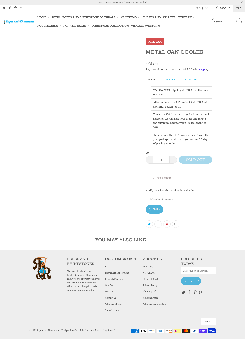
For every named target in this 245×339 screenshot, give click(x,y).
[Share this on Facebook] (158, 224)
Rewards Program (114, 279)
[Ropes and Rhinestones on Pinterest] (15, 8)
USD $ (199, 8)
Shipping (151, 79)
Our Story (148, 266)
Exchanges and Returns (117, 272)
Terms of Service (151, 279)
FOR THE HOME (75, 25)
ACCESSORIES (48, 25)
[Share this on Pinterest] (167, 224)
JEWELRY (185, 17)
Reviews (170, 79)
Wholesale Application (154, 303)
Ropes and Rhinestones (48, 330)
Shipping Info (150, 291)
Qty (147, 152)
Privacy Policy (150, 285)
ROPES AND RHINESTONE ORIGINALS (89, 17)
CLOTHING (129, 17)
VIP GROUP (149, 272)
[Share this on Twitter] (149, 224)
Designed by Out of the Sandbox (78, 330)
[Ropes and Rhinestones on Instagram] (21, 8)
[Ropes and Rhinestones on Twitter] (4, 8)
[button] (162, 177)
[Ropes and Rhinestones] (18, 21)
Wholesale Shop (113, 303)
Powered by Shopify (105, 330)
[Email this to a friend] (176, 224)
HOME (42, 17)
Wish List (110, 291)
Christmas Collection (110, 25)
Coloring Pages (150, 297)
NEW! (56, 17)
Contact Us (110, 297)
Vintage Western (145, 25)
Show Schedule (113, 310)
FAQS (108, 266)
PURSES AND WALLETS (159, 17)
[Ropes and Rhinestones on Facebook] (10, 8)
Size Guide (191, 79)
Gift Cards (110, 285)
